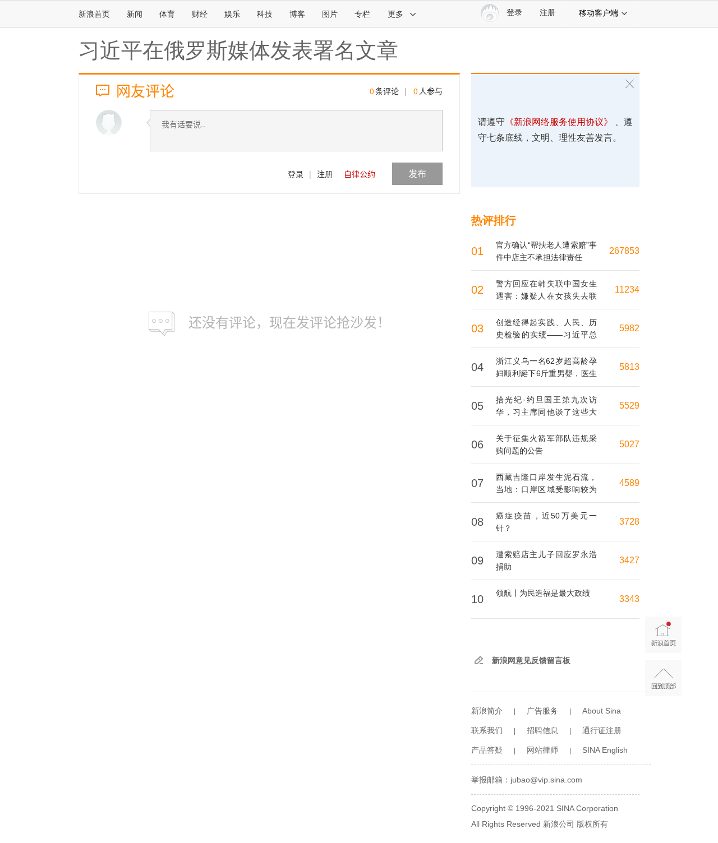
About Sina (601, 710)
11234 (627, 289)
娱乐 (232, 14)
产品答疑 (487, 749)
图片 (330, 14)
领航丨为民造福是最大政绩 (543, 593)
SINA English (605, 749)
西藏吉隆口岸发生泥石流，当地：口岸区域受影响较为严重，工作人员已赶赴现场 (546, 489)
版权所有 (592, 823)
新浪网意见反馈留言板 (531, 660)
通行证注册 (602, 730)
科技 (265, 14)
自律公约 (359, 173)
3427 (629, 560)
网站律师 (542, 749)
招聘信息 (542, 730)
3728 (629, 521)
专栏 (362, 14)
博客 (297, 14)
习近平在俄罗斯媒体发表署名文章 (238, 50)
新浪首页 (94, 14)
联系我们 (487, 730)
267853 (624, 251)
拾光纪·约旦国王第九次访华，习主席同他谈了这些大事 (546, 412)
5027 (629, 444)
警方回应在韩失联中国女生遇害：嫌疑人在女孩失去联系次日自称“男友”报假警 (546, 296)
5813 (629, 367)
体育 (167, 14)
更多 (395, 14)
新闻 (134, 14)
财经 (200, 14)
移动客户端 (598, 12)
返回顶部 (663, 678)
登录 (295, 173)
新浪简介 (487, 710)
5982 (629, 328)
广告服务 (542, 710)
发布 (417, 173)
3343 (629, 599)
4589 (629, 483)
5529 (629, 405)
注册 (547, 12)
